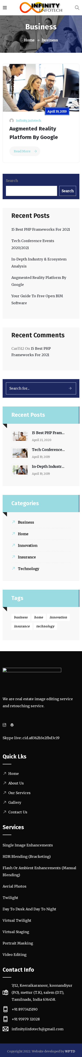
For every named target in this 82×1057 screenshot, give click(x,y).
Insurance (27, 557)
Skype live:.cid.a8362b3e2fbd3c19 (31, 738)
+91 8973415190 (25, 1009)
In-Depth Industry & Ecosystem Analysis (48, 466)
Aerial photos (14, 886)
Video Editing (14, 954)
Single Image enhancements (28, 845)
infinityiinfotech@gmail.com (37, 1029)
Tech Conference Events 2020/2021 (48, 449)
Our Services (19, 793)
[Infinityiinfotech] (41, 7)
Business (26, 522)
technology (45, 626)
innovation (58, 617)
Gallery (14, 802)
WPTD (70, 1051)
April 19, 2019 (57, 111)
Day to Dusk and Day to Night (29, 909)
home (38, 617)
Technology (28, 568)
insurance (22, 626)
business (21, 617)
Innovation (27, 545)
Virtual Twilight (17, 920)
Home (29, 40)
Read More (22, 151)
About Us (16, 783)
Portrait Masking (18, 943)
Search (12, 180)
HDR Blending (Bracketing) (27, 856)
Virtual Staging (16, 932)
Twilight (10, 897)
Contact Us (17, 812)
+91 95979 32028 (26, 1019)
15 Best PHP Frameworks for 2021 (40, 229)
